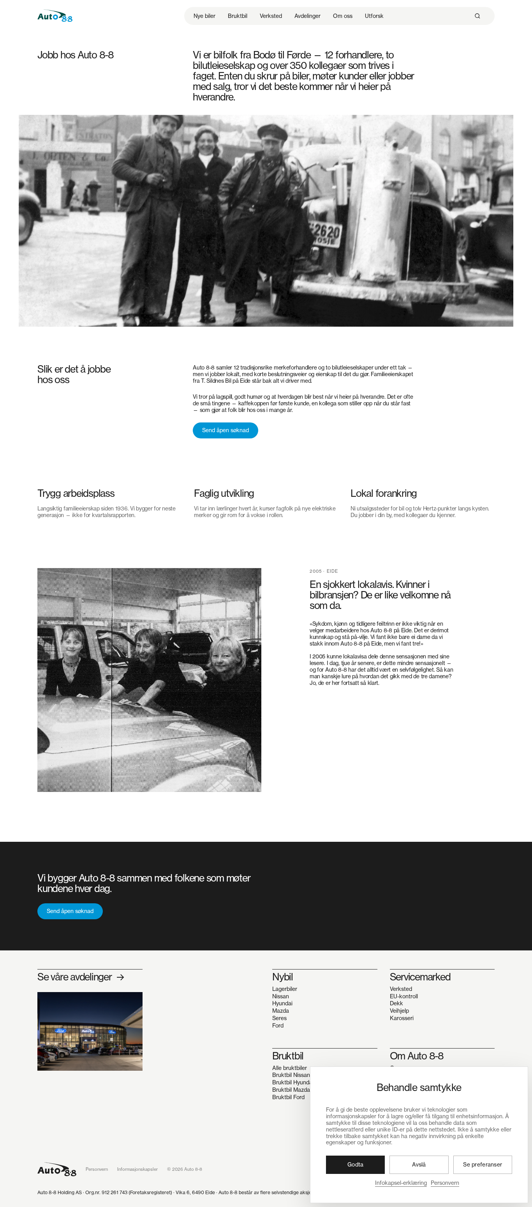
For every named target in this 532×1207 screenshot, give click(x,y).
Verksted (271, 15)
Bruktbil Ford (288, 1097)
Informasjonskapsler (137, 1169)
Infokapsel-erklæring (401, 1182)
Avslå (419, 1164)
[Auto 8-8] (54, 14)
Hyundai (282, 1003)
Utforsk (374, 15)
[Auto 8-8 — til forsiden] (56, 1169)
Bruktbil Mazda (291, 1090)
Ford (278, 1026)
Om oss (342, 15)
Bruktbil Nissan (291, 1075)
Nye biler (204, 15)
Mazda (280, 1011)
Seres (279, 1018)
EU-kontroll (404, 996)
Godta (355, 1164)
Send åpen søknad (225, 430)
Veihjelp (399, 1011)
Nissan (280, 996)
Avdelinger (307, 15)
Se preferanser (482, 1164)
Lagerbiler (284, 989)
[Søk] (477, 16)
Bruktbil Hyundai (293, 1083)
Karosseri (402, 1018)
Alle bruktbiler (289, 1068)
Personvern (445, 1182)
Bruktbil (237, 15)
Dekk (396, 1003)
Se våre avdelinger (80, 977)
